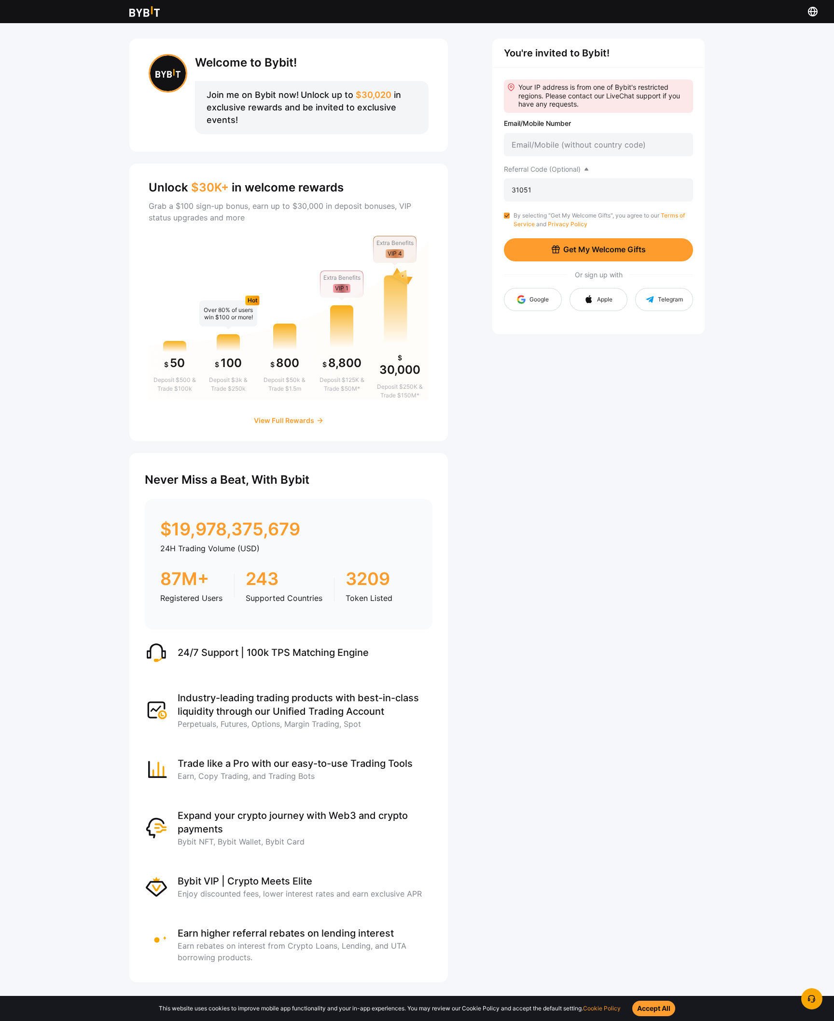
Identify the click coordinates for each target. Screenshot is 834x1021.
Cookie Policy (602, 1008)
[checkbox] (507, 215)
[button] (598, 299)
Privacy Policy (567, 224)
